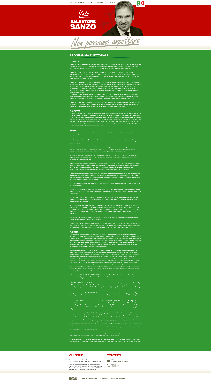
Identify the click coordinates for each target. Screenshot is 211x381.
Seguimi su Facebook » (118, 378)
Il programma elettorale (81, 2)
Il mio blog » (104, 378)
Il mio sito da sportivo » (90, 378)
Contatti (110, 2)
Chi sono (99, 2)
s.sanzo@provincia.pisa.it (120, 361)
